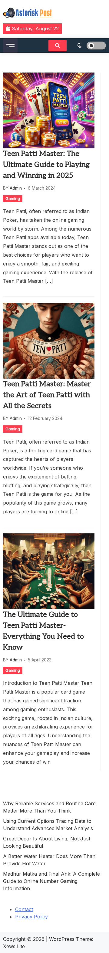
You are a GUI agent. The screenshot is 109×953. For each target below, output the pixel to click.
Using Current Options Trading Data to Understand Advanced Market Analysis (48, 824)
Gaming (12, 198)
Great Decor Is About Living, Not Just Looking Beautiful (46, 842)
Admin (16, 188)
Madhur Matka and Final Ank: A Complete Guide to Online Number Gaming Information (51, 881)
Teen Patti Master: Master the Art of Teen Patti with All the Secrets (47, 395)
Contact (24, 909)
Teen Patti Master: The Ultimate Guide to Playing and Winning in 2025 (46, 164)
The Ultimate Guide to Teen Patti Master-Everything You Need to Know (43, 631)
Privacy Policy (31, 917)
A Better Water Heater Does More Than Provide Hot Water (49, 860)
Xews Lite (14, 946)
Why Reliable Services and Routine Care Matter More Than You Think (49, 807)
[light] (88, 45)
